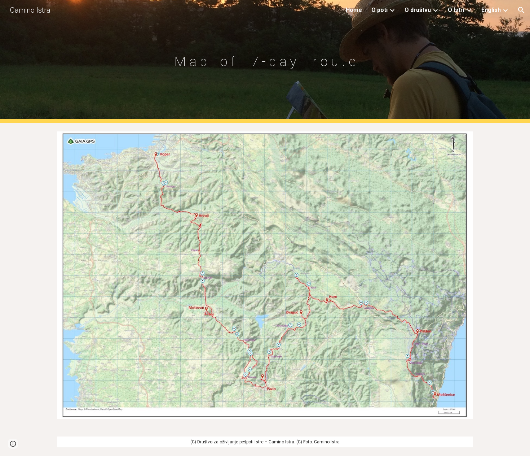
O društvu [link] (418, 9)
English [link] (491, 9)
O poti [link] (379, 9)
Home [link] (354, 9)
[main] (265, 61)
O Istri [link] (456, 9)
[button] (521, 10)
